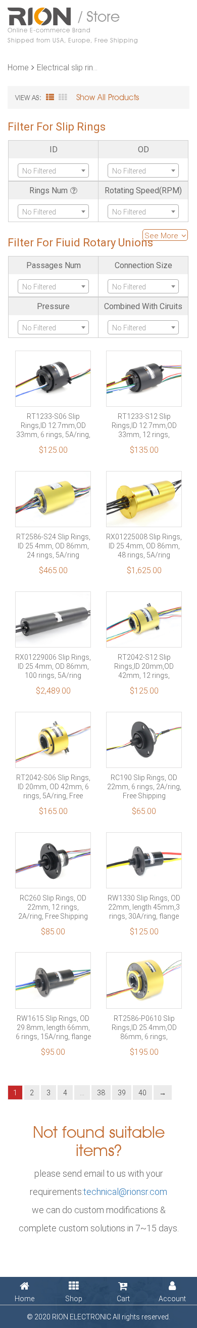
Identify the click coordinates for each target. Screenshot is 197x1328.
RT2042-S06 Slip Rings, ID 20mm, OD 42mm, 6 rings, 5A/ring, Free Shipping (53, 786)
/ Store (73, 25)
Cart (123, 1298)
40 (142, 1092)
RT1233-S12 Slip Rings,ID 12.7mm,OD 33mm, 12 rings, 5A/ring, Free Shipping (144, 425)
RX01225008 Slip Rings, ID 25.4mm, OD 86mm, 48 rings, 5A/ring (144, 546)
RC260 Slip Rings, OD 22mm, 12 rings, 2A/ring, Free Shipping (53, 907)
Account (172, 1298)
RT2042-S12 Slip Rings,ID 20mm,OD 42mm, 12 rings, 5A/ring (144, 666)
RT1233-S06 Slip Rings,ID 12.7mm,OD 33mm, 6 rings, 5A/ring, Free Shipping (53, 425)
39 (122, 1092)
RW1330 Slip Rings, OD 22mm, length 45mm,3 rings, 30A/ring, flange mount (144, 907)
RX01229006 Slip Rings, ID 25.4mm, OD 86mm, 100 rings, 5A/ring (53, 666)
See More (162, 235)
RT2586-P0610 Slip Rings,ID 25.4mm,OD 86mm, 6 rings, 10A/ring (144, 1027)
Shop (73, 1298)
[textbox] (53, 171)
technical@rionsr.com (125, 1191)
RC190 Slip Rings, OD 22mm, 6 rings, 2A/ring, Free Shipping (144, 786)
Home (18, 67)
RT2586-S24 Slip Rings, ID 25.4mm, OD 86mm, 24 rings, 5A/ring (53, 546)
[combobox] (53, 170)
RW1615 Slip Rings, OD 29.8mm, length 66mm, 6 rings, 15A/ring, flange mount (53, 1027)
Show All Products (107, 97)
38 (101, 1092)
